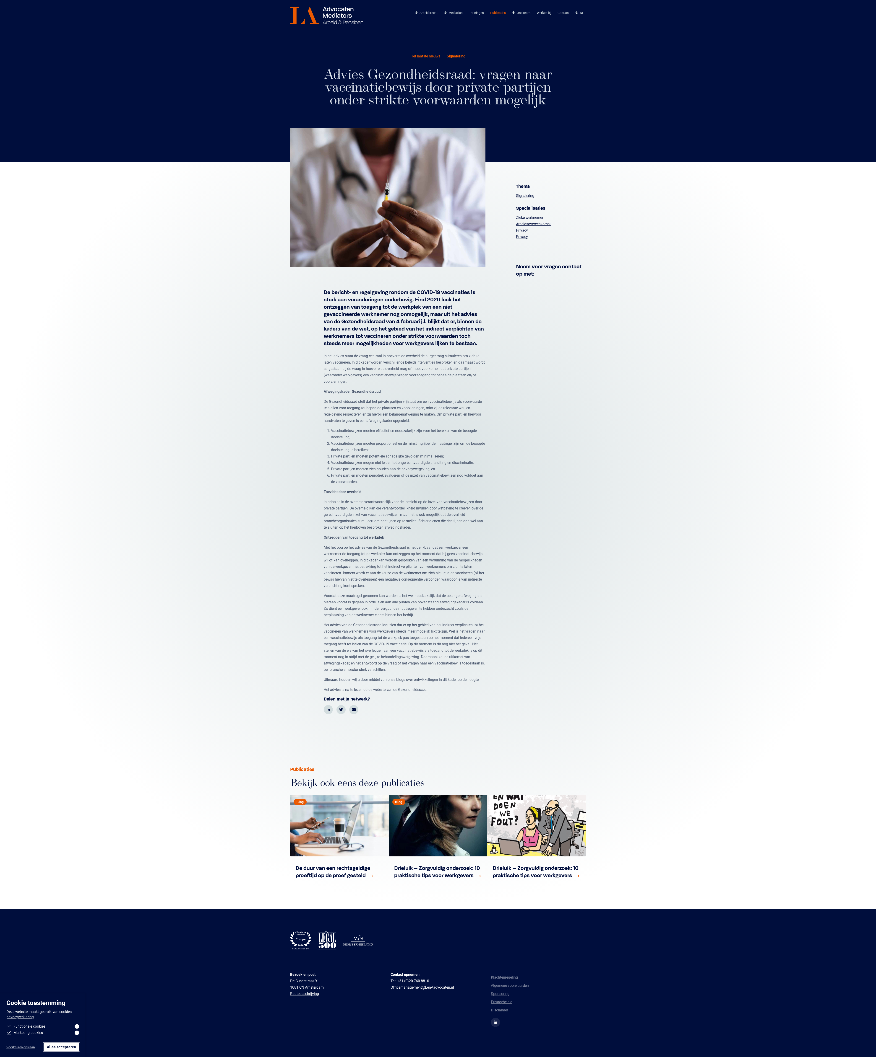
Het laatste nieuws (425, 56)
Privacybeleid (501, 1001)
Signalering (525, 195)
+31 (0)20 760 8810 (413, 980)
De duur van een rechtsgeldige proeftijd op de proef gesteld (333, 872)
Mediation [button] (455, 12)
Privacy (522, 230)
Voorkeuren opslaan (20, 1047)
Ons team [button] (523, 12)
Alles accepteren (61, 1046)
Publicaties (498, 12)
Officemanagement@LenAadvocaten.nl (422, 987)
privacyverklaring (20, 1016)
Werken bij (544, 12)
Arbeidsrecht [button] (429, 12)
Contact (563, 12)
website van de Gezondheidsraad (399, 689)
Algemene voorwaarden (510, 985)
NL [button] (582, 12)
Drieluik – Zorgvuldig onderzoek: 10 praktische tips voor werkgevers (437, 872)
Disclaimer (499, 1010)
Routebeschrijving (304, 993)
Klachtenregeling (504, 977)
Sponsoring (500, 993)
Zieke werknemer (529, 217)
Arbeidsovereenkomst (533, 223)
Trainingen (476, 12)
